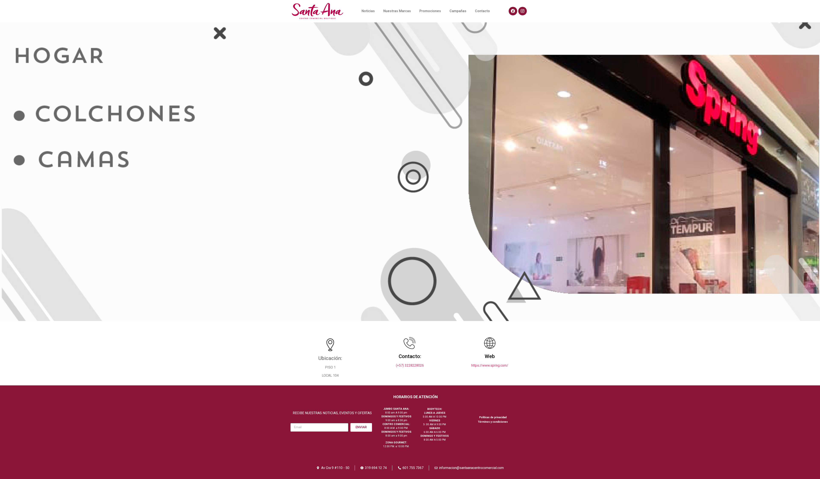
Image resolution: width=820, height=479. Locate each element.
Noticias (368, 11)
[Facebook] (513, 11)
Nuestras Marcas (397, 11)
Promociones (430, 11)
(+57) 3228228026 (410, 365)
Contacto (482, 11)
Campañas (458, 11)
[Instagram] (522, 11)
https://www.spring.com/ (489, 365)
